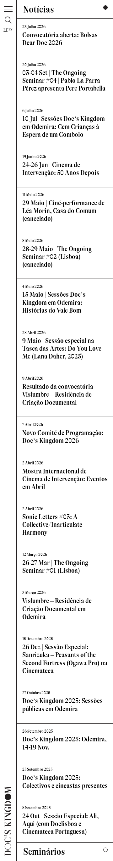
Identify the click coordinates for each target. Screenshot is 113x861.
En (10, 30)
